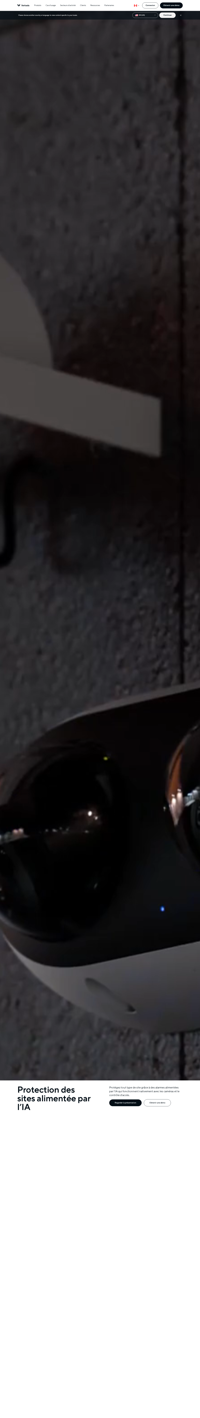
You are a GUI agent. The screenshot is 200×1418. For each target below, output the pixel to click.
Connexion (150, 5)
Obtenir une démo (171, 5)
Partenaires (109, 5)
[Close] (181, 15)
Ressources (95, 5)
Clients (83, 5)
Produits (37, 5)
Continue (167, 15)
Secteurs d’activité (68, 5)
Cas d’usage (51, 5)
